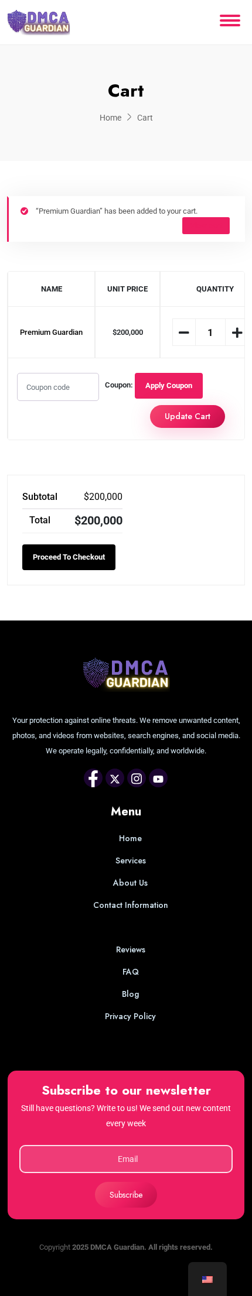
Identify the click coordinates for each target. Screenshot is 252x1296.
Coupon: (119, 384)
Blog (130, 994)
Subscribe (126, 1195)
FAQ (130, 972)
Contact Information (130, 905)
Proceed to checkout (69, 557)
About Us (130, 883)
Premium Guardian (51, 332)
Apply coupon (168, 385)
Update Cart (187, 416)
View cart (206, 225)
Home (110, 117)
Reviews (130, 949)
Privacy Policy (130, 1016)
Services (130, 860)
